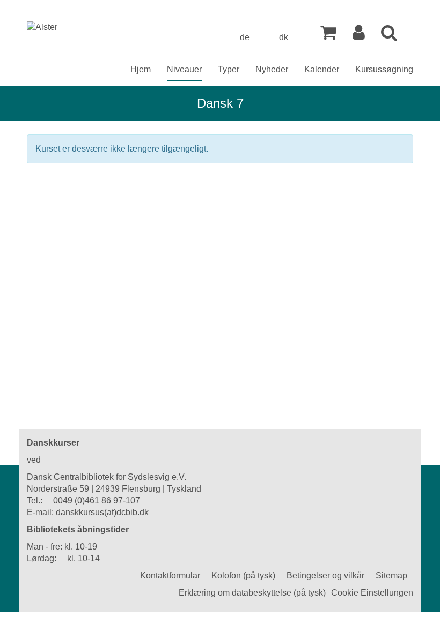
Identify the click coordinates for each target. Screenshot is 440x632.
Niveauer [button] (184, 69)
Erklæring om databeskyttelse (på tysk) (252, 592)
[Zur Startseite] (42, 27)
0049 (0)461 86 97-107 (96, 500)
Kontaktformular (170, 575)
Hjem (140, 69)
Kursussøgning (384, 69)
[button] (359, 35)
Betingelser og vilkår (325, 575)
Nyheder (271, 69)
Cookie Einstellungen (372, 592)
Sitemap (391, 575)
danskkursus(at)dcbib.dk (102, 512)
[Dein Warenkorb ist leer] (328, 35)
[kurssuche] (389, 35)
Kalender (321, 69)
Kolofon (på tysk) (243, 575)
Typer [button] (228, 69)
